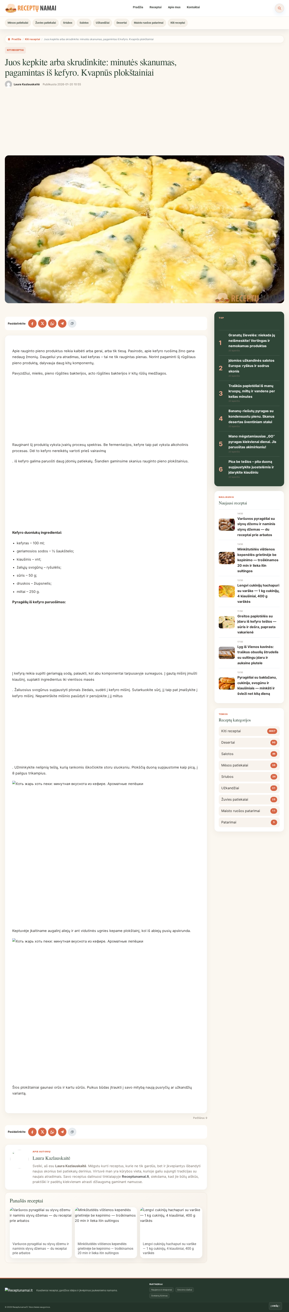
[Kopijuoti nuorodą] (72, 323)
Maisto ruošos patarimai (148, 22)
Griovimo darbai (184, 1290)
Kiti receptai (178, 22)
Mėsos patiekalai (18, 22)
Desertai (122, 22)
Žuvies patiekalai (45, 22)
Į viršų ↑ (275, 1306)
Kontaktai (193, 7)
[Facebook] (32, 323)
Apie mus (174, 7)
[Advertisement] (144, 121)
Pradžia (138, 7)
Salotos (84, 22)
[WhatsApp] (52, 323)
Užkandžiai (102, 22)
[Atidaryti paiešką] (279, 8)
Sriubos (67, 22)
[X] (42, 323)
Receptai (156, 7)
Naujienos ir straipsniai (161, 1290)
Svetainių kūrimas (159, 1295)
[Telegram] (62, 323)
